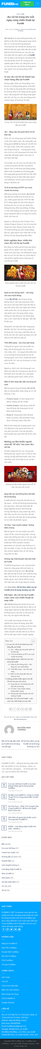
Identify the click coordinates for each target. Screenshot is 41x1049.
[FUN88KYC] (10, 4)
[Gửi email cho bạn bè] (22, 709)
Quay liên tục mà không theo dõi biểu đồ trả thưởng (22, 685)
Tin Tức (5, 886)
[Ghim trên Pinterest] (26, 709)
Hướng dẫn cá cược (10, 857)
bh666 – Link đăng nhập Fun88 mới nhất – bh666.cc (22, 828)
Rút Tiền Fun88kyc (9, 956)
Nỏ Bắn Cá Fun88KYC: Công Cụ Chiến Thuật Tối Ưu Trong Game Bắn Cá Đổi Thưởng (23, 797)
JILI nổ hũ (13, 299)
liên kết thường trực (20, 719)
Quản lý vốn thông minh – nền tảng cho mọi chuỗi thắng (21, 666)
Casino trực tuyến (8, 852)
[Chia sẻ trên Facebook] (14, 709)
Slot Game (20, 14)
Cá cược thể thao (8, 848)
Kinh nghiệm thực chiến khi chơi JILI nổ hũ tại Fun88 (20, 660)
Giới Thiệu (6, 977)
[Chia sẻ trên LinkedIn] (30, 709)
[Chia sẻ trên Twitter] (18, 709)
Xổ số (4, 890)
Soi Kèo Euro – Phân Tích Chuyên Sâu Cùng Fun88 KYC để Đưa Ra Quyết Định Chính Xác (23, 808)
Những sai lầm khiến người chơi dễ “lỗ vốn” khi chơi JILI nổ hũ (19, 680)
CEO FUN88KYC (8, 998)
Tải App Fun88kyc (9, 965)
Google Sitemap (8, 1002)
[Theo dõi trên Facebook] (3, 929)
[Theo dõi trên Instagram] (7, 929)
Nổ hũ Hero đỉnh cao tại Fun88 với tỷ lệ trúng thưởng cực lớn (30, 744)
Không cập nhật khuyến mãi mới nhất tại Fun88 (22, 695)
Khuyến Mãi (6, 861)
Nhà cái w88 (6, 873)
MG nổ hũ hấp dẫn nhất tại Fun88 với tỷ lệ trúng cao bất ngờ (11, 744)
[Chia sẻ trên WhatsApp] (10, 709)
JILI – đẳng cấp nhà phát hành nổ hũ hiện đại (22, 651)
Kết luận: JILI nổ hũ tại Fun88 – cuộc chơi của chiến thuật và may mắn (20, 700)
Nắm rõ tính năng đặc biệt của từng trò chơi (21, 675)
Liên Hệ (5, 981)
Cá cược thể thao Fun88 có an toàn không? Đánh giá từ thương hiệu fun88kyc (22, 786)
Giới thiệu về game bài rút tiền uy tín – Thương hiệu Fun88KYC (23, 818)
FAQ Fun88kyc (7, 960)
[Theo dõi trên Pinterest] (19, 929)
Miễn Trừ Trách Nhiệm (10, 990)
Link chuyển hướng (9, 865)
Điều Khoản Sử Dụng (10, 994)
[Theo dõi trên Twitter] (11, 929)
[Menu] (37, 4)
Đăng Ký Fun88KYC (10, 943)
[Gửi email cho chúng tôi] (15, 929)
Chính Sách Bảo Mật (10, 986)
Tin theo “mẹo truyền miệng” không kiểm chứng (21, 690)
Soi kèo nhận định (9, 882)
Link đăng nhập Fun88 (10, 869)
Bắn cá (4, 844)
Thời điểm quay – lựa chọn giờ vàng (21, 670)
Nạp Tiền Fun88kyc (9, 948)
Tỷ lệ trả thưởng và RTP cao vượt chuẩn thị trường (22, 655)
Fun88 (32, 55)
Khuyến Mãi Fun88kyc (10, 952)
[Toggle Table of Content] (32, 641)
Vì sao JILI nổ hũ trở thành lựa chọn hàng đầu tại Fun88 (20, 645)
